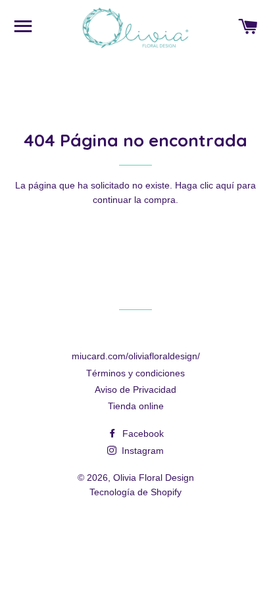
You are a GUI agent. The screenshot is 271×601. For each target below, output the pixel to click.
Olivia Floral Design (153, 477)
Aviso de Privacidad (135, 389)
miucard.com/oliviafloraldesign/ (136, 356)
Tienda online (136, 406)
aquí (225, 185)
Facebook (142, 433)
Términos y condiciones (135, 373)
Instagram (141, 450)
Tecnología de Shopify (135, 492)
